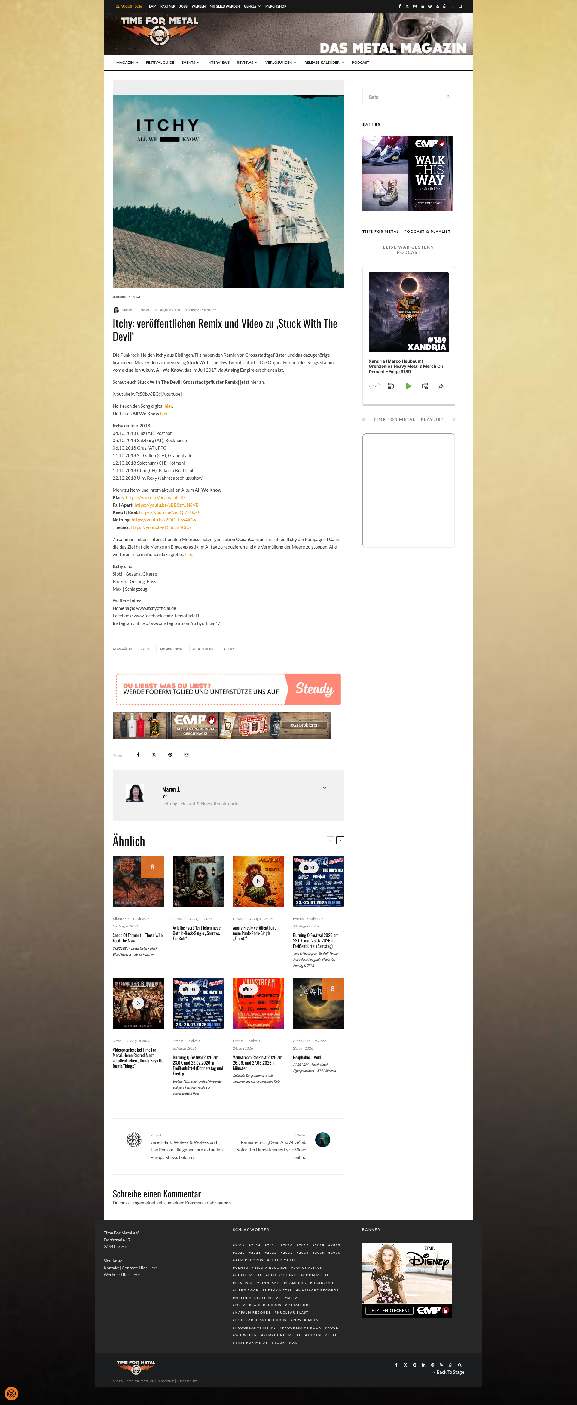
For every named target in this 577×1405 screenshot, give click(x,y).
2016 (288, 1245)
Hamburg (296, 1282)
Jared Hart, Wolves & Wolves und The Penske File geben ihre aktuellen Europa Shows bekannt (187, 1146)
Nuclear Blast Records (260, 1320)
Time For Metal (251, 1342)
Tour (279, 1342)
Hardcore (323, 1282)
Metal (293, 1297)
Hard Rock (247, 1290)
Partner (167, 6)
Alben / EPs (121, 918)
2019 (335, 1245)
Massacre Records (318, 1290)
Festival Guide (160, 62)
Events (188, 62)
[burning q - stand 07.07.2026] (318, 881)
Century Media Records (261, 1267)
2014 (256, 1245)
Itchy (230, 648)
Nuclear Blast (293, 1312)
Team (151, 6)
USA (295, 1342)
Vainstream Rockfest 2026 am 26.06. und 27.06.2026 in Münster (257, 1062)
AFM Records (249, 1260)
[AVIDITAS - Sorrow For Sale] (198, 881)
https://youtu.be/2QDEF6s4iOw (164, 519)
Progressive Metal (255, 1327)
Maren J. (128, 310)
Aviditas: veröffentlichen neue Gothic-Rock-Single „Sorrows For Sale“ (197, 933)
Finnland (270, 1282)
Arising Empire (172, 648)
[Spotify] (430, 6)
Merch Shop (275, 6)
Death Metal (248, 1275)
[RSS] (437, 6)
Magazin (125, 62)
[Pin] (170, 754)
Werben (199, 6)
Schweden (246, 1335)
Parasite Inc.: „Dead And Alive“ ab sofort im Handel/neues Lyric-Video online (271, 1146)
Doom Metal (316, 1275)
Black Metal (283, 1260)
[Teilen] (138, 754)
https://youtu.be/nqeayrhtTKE (156, 497)
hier (168, 406)
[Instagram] (415, 6)
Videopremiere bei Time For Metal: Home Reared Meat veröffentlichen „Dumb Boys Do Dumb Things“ (138, 1057)
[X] (407, 6)
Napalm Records (253, 1312)
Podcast (360, 62)
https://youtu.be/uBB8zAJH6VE (166, 505)
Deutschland (204, 648)
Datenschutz (187, 1381)
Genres (250, 6)
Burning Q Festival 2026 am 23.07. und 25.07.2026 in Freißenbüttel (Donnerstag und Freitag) (198, 1065)
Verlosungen (278, 62)
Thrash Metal (322, 1335)
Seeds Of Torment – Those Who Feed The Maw (138, 937)
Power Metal (307, 1320)
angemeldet (144, 1202)
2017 (304, 1245)
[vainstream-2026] (258, 1003)
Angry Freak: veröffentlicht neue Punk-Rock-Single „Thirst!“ (254, 933)
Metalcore (299, 1305)
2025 (320, 1252)
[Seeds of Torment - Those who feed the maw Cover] (138, 881)
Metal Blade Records (258, 1305)
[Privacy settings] (11, 1393)
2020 (240, 1252)
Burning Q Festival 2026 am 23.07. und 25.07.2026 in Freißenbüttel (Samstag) (315, 940)
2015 (272, 1245)
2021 (256, 1252)
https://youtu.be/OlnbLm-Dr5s (161, 527)
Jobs (183, 6)
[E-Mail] (186, 754)
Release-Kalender (322, 62)
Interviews (218, 62)
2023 (288, 1252)
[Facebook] (399, 6)
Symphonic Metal (282, 1335)
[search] (448, 96)
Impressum (165, 1381)
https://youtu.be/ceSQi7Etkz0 (169, 512)
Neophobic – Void (307, 1057)
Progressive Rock (301, 1327)
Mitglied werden (225, 6)
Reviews (245, 62)
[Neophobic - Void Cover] (318, 1003)
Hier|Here (148, 1267)
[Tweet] (154, 754)
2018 (146, 648)
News (144, 310)
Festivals (313, 918)
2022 (272, 1252)
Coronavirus (308, 1267)
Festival (244, 1282)
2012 (240, 1245)
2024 (304, 1252)
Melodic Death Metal (258, 1297)
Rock (333, 1327)
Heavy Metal (278, 1290)
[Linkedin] (422, 6)
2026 (335, 1252)
